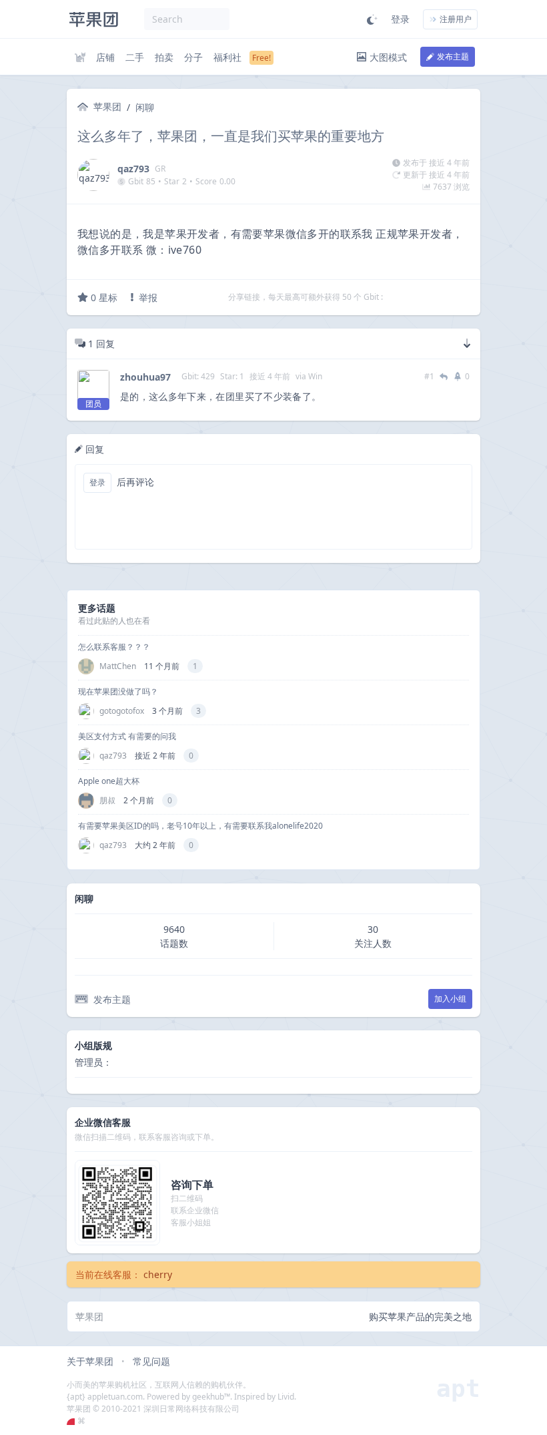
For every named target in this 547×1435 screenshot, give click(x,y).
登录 (400, 19)
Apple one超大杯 (108, 781)
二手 (134, 57)
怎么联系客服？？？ (114, 646)
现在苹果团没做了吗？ (118, 691)
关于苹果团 (90, 1361)
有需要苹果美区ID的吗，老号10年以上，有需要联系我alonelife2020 (200, 825)
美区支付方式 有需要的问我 (127, 736)
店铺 (105, 57)
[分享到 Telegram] (412, 297)
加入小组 (450, 998)
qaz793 (133, 168)
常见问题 (151, 1361)
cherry (157, 1274)
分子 (193, 57)
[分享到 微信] (429, 297)
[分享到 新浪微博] (446, 297)
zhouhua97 (145, 377)
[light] (372, 19)
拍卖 (164, 57)
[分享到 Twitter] (394, 297)
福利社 (227, 57)
